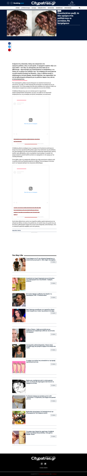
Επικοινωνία (68, 8)
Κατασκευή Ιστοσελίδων (44, 473)
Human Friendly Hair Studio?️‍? (31, 143)
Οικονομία (51, 8)
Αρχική (18, 8)
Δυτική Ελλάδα (25, 8)
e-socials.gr (53, 473)
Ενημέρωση (59, 8)
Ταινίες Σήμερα (43, 467)
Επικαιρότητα (42, 8)
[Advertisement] (34, 242)
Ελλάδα (34, 8)
